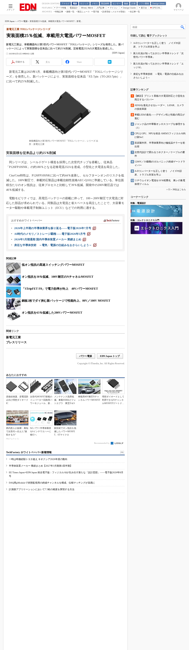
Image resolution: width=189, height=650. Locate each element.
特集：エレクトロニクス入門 (144, 220)
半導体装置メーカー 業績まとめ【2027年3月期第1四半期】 (40, 465)
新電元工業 (13, 337)
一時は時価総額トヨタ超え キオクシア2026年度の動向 (38, 459)
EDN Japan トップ (110, 356)
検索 (182, 27)
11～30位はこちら (177, 189)
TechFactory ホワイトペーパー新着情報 (29, 452)
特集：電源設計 (138, 203)
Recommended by (102, 443)
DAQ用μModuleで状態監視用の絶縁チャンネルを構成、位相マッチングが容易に (52, 482)
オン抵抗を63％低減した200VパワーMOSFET (52, 312)
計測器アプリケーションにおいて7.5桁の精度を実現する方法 (41, 489)
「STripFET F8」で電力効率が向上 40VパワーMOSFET (60, 288)
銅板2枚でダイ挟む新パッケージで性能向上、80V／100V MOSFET (66, 300)
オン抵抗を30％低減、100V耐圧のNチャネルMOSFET (57, 276)
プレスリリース (16, 342)
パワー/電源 (22, 21)
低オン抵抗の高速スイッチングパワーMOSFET (53, 264)
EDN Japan (10, 21)
